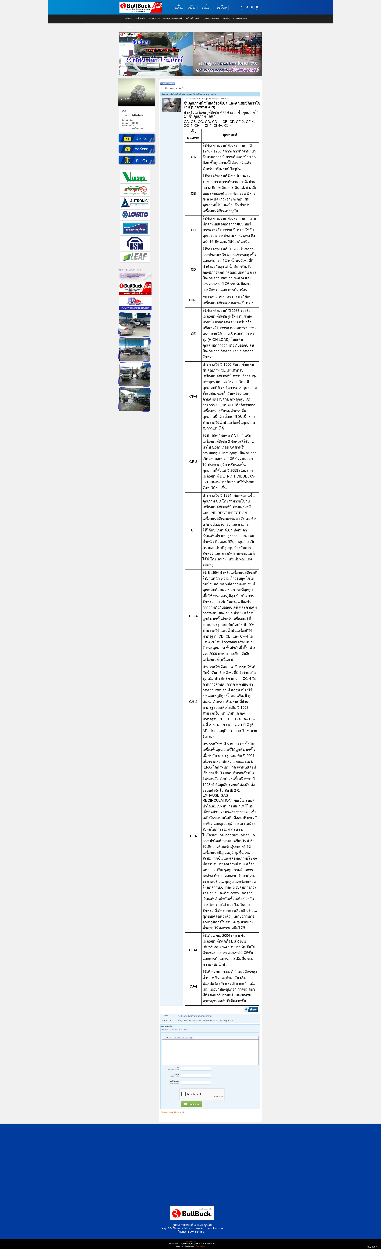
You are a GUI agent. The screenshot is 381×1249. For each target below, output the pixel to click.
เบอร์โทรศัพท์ (174, 1082)
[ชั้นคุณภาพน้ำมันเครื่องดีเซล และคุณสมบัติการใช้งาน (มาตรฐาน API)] (171, 112)
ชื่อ (172, 1068)
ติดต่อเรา (137, 149)
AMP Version (190, 1241)
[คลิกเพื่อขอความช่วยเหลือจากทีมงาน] (251, 7)
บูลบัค (124, 111)
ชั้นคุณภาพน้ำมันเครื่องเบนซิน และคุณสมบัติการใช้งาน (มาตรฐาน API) (205, 1021)
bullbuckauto (137, 115)
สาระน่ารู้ (179, 88)
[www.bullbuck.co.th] (135, 296)
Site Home (169, 88)
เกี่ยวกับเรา (137, 160)
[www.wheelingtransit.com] (135, 311)
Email (174, 1075)
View (203, 1246)
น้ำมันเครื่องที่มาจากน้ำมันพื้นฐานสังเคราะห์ (195, 1016)
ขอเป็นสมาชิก (137, 128)
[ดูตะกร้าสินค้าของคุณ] (257, 7)
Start (197, 1246)
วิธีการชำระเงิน (137, 138)
